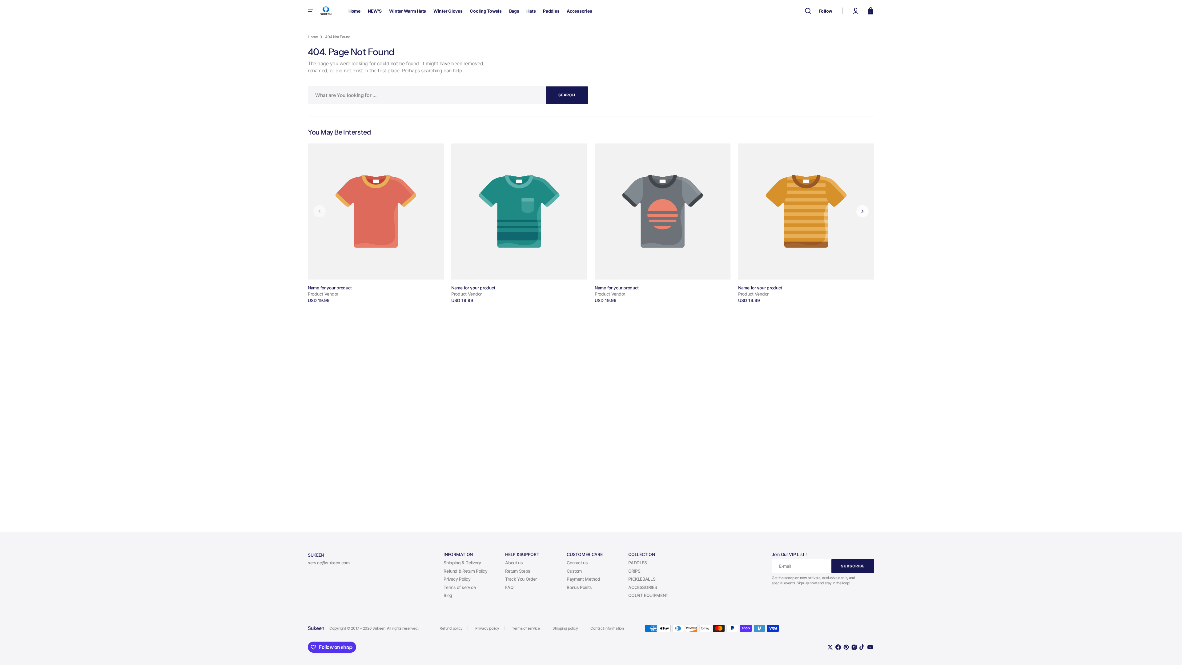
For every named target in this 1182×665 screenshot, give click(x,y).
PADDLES (637, 562)
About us (514, 562)
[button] (808, 11)
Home (313, 36)
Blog (448, 595)
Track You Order (521, 579)
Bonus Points (579, 587)
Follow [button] (825, 11)
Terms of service (460, 587)
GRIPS (634, 571)
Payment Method (583, 579)
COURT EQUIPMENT (648, 595)
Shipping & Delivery (462, 562)
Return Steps (517, 571)
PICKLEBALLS (641, 579)
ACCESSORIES (642, 587)
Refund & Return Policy (465, 571)
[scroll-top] (1169, 652)
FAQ (509, 587)
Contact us (577, 562)
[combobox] (448, 95)
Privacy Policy (457, 579)
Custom (574, 571)
